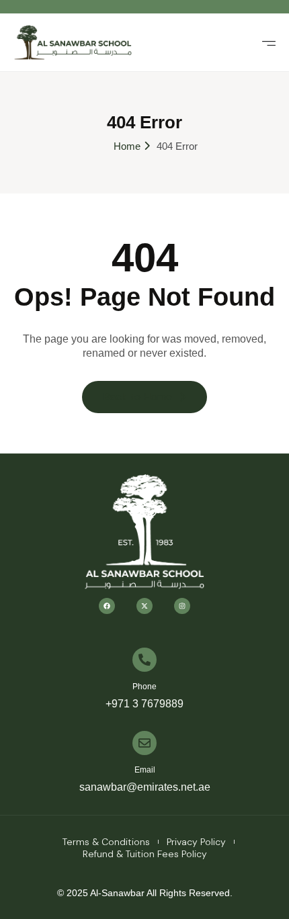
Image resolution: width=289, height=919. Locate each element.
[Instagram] (182, 606)
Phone (144, 686)
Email (144, 770)
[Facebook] (107, 606)
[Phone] (144, 660)
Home (127, 146)
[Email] (144, 743)
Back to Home (138, 397)
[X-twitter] (144, 606)
